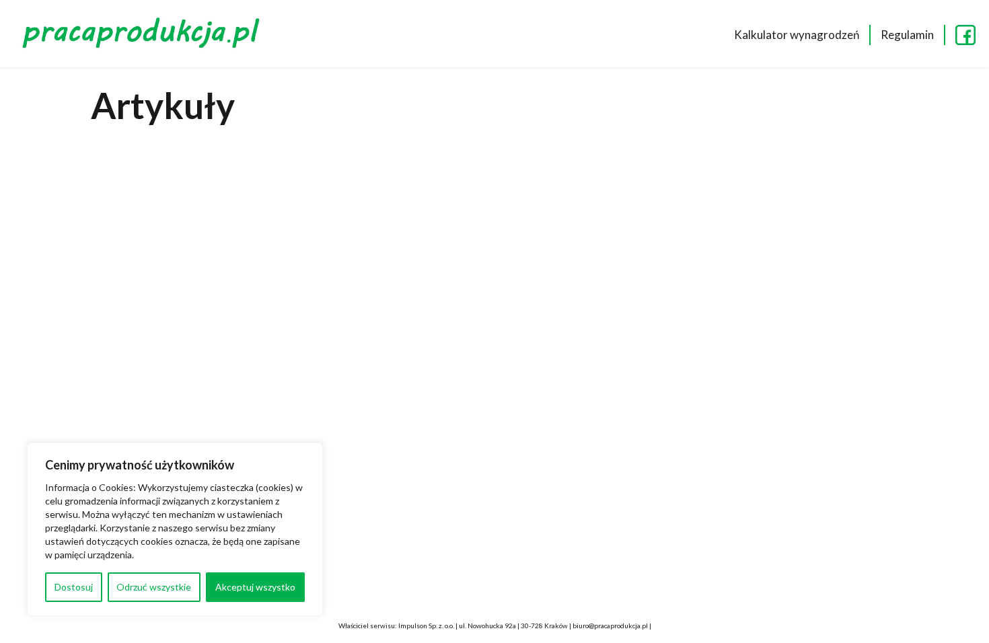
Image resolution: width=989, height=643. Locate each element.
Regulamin (907, 35)
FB (965, 35)
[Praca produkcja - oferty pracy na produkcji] (144, 35)
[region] (175, 529)
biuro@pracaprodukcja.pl (610, 625)
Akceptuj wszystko (255, 587)
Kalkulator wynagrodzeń (796, 35)
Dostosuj (73, 587)
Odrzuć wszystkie (153, 587)
